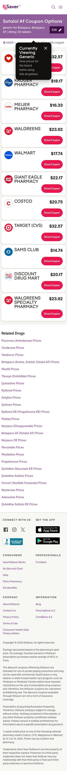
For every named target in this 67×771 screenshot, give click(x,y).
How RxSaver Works (14, 562)
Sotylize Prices (11, 397)
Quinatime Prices (12, 383)
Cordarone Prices (12, 348)
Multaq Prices (10, 419)
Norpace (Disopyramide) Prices (21, 426)
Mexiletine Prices (12, 454)
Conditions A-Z (44, 617)
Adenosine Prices (12, 497)
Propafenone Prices (14, 461)
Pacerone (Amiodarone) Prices (21, 341)
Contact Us (9, 610)
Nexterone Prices (12, 490)
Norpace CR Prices (13, 440)
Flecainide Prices (12, 447)
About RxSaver (11, 604)
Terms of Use (10, 623)
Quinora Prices (11, 405)
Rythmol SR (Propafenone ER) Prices (25, 412)
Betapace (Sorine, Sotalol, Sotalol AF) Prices (30, 362)
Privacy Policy (11, 617)
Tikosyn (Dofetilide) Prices (18, 376)
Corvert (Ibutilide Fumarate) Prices (24, 483)
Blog (38, 604)
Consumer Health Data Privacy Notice (16, 631)
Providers (41, 562)
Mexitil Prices (10, 369)
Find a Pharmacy (12, 581)
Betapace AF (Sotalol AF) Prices (22, 433)
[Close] (45, 48)
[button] (57, 29)
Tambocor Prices (12, 355)
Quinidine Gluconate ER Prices (21, 469)
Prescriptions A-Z (45, 610)
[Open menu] (60, 7)
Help (5, 575)
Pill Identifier (10, 587)
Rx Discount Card (13, 568)
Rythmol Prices (11, 390)
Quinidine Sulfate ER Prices (19, 504)
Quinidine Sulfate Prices (17, 476)
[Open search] (53, 7)
